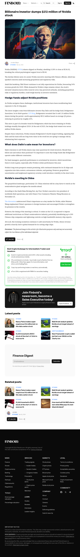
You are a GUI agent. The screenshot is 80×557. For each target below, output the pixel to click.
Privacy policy (64, 465)
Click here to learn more (20, 545)
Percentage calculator (12, 502)
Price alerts (28, 476)
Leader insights (30, 511)
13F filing (31, 113)
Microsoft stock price (47, 481)
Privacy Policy (40, 366)
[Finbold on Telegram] (70, 492)
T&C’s (34, 366)
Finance (7, 462)
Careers (45, 502)
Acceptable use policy (67, 469)
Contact (45, 499)
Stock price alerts (29, 481)
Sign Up (67, 3)
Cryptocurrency (58, 331)
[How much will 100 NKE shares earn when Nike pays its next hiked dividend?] (45, 403)
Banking (7, 473)
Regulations (9, 487)
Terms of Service (36, 449)
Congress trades (31, 473)
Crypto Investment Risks (66, 481)
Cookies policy (65, 473)
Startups (8, 480)
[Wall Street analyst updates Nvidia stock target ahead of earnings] (45, 323)
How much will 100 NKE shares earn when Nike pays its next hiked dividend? (63, 404)
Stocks (13, 65)
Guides (27, 501)
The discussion (10, 201)
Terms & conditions (66, 462)
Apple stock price (48, 476)
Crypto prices (46, 465)
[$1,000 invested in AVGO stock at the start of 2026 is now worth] (9, 335)
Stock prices (46, 462)
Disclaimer (63, 476)
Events (44, 506)
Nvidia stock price (48, 485)
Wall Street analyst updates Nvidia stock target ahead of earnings (63, 324)
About (44, 495)
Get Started (66, 264)
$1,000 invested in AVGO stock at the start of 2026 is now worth (26, 336)
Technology (9, 476)
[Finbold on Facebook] (61, 492)
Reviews (27, 504)
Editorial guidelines (48, 509)
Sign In (60, 3)
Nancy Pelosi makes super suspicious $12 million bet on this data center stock (27, 324)
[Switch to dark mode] (73, 3)
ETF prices (45, 469)
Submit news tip (47, 513)
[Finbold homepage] (40, 441)
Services (28, 458)
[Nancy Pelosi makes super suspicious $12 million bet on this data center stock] (9, 323)
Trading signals (29, 462)
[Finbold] (13, 3)
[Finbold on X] (65, 492)
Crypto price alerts (30, 486)
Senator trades (30, 469)
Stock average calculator (9, 498)
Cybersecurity (9, 483)
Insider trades (30, 465)
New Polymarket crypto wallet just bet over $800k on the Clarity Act (63, 336)
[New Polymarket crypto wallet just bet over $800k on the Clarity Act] (45, 335)
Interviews (28, 508)
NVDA (20, 69)
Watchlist (28, 491)
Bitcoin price (46, 473)
